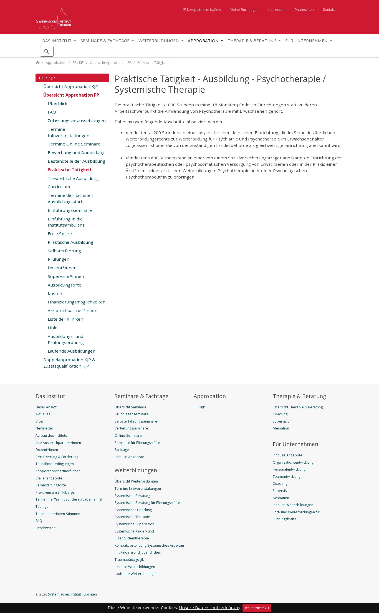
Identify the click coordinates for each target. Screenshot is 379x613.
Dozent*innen (62, 267)
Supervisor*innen (66, 276)
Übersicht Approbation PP (71, 95)
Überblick (57, 103)
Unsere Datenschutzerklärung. (210, 607)
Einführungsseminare (70, 210)
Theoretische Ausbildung (73, 178)
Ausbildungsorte (64, 285)
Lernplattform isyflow (204, 9)
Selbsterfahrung (64, 250)
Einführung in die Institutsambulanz (66, 222)
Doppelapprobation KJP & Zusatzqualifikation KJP (69, 363)
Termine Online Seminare (74, 144)
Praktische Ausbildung (70, 242)
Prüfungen (58, 259)
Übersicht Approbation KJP (70, 86)
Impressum (276, 9)
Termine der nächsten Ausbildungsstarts (70, 198)
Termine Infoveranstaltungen (68, 132)
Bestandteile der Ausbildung (76, 161)
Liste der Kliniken (65, 319)
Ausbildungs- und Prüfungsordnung (66, 339)
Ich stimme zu (257, 607)
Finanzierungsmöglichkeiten (76, 302)
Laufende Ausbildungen (71, 351)
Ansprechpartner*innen (72, 310)
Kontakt (329, 9)
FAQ (52, 112)
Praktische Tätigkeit (70, 169)
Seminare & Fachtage (105, 40)
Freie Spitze (60, 233)
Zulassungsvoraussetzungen (77, 120)
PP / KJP (47, 78)
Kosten (55, 293)
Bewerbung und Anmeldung (76, 152)
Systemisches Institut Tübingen (72, 594)
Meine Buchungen (244, 9)
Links (53, 327)
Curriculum (59, 186)
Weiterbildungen (159, 40)
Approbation (204, 40)
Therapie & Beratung (253, 40)
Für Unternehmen (307, 40)
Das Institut (57, 40)
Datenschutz (304, 9)
